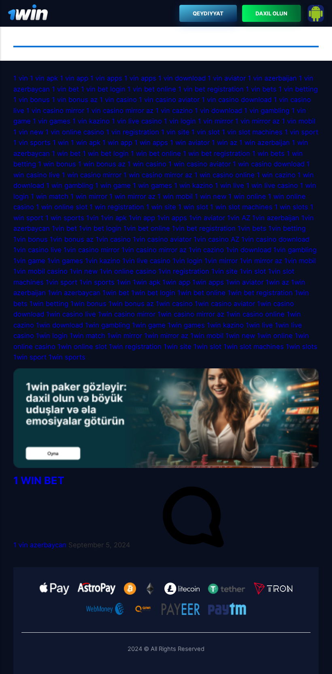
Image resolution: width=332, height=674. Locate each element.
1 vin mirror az (257, 121)
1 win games (152, 185)
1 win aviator (190, 142)
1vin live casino (146, 261)
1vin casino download (275, 239)
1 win (61, 142)
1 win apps (151, 142)
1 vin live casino (137, 121)
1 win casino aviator (199, 164)
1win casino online (255, 314)
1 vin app (74, 78)
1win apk (146, 282)
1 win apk (85, 142)
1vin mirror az (261, 261)
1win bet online (201, 293)
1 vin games (51, 121)
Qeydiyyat (208, 13)
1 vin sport (301, 132)
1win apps (208, 282)
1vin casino (113, 239)
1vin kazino (102, 261)
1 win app (117, 142)
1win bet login (153, 293)
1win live (259, 325)
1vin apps (172, 218)
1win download (59, 325)
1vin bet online (146, 228)
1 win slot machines (241, 207)
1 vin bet (65, 89)
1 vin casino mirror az (119, 110)
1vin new (84, 271)
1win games (186, 325)
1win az (277, 282)
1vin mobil (300, 261)
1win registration (135, 346)
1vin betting (287, 228)
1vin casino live (37, 250)
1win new (240, 336)
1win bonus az (131, 304)
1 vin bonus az (75, 100)
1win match (87, 336)
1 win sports (64, 218)
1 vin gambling (266, 110)
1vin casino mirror (91, 250)
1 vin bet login (103, 89)
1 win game (113, 185)
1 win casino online (224, 175)
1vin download (248, 250)
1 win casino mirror (91, 175)
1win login (52, 336)
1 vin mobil (298, 121)
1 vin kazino (91, 121)
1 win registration (116, 207)
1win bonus (88, 304)
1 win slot (193, 207)
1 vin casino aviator (169, 100)
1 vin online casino (75, 132)
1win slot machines (253, 346)
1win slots (301, 346)
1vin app (142, 218)
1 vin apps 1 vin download (165, 78)
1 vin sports (32, 142)
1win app (176, 282)
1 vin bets (261, 89)
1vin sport (61, 282)
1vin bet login (100, 228)
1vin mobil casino (40, 271)
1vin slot (253, 271)
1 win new (210, 196)
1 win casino (148, 164)
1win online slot (82, 346)
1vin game (29, 261)
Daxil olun (271, 13)
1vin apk (114, 218)
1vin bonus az (72, 239)
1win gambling (107, 325)
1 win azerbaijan (264, 142)
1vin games (65, 261)
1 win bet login (106, 153)
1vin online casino (129, 271)
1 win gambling (69, 185)
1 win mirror (88, 196)
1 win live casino (272, 185)
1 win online (247, 196)
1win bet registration (260, 293)
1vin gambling (295, 250)
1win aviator (245, 282)
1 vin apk (44, 78)
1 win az (224, 142)
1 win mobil (175, 196)
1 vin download (218, 110)
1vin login (187, 261)
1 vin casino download (237, 100)
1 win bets (268, 153)
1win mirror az (166, 336)
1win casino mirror (126, 314)
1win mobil (206, 336)
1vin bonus (30, 239)
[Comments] (193, 545)
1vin (92, 218)
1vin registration (183, 271)
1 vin (20, 78)
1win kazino (225, 325)
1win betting (49, 304)
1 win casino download (268, 164)
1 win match (49, 196)
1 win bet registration (216, 153)
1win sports (67, 357)
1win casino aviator (225, 304)
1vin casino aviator (162, 239)
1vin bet (64, 228)
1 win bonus (57, 164)
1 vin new (28, 132)
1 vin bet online (152, 89)
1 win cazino (276, 175)
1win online (275, 336)
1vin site (224, 271)
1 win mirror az (132, 196)
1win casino (174, 304)
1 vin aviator (227, 78)
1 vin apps (106, 78)
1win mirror (124, 336)
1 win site (161, 207)
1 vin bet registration (211, 89)
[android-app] (316, 13)
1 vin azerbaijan (272, 78)
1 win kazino (193, 185)
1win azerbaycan (74, 293)
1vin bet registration (204, 228)
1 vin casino (119, 100)
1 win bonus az (102, 164)
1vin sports (97, 282)
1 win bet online (156, 153)
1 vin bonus (31, 100)
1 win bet (66, 153)
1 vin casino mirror (55, 110)
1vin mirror (221, 261)
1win (124, 282)
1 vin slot (206, 132)
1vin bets (252, 228)
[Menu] (28, 13)
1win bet (115, 293)
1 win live (229, 185)
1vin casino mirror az (154, 250)
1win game (149, 325)
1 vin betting (298, 89)
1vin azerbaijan (275, 218)
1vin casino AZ (216, 239)
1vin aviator (207, 218)
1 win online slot (61, 207)
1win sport (30, 357)
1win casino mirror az (190, 314)
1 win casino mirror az (157, 175)
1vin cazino (206, 250)
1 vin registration (132, 132)
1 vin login (180, 121)
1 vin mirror (215, 121)
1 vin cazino (174, 110)
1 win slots (291, 207)
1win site (178, 346)
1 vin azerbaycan (39, 545)
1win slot (207, 346)
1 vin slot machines (252, 132)
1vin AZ (238, 218)
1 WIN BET (38, 480)
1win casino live (71, 314)
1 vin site (175, 132)
